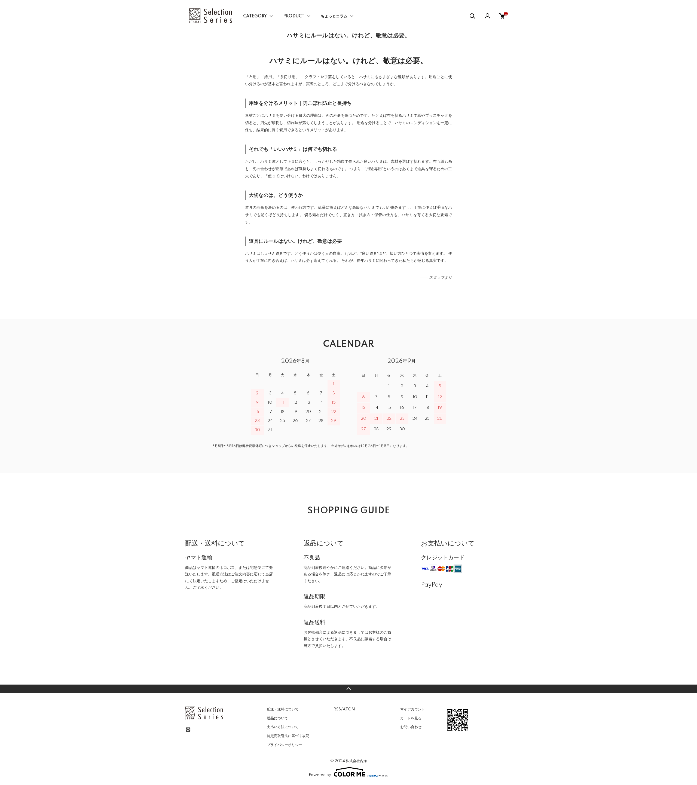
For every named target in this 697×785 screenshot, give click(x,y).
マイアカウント (412, 709)
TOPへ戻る (348, 689)
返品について (277, 718)
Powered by (320, 775)
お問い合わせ (410, 727)
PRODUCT (293, 16)
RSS (337, 709)
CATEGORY (255, 16)
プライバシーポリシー (284, 745)
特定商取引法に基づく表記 (288, 736)
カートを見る (410, 718)
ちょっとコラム (334, 16)
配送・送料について (283, 709)
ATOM (349, 709)
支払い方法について (283, 727)
